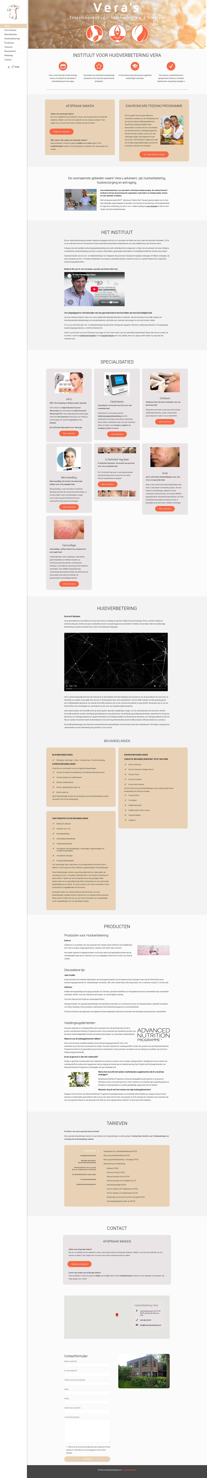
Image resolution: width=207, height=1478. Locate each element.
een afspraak (152, 206)
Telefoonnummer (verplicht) (74, 1380)
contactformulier (57, 146)
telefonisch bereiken (88, 336)
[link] (117, 450)
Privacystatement (129, 1470)
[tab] (84, 1150)
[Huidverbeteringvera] (13, 12)
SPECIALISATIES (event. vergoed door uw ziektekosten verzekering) (84, 1168)
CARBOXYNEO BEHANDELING (86, 1184)
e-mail (88, 143)
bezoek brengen (107, 336)
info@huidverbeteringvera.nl (150, 1325)
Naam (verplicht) (70, 1361)
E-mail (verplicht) (70, 1371)
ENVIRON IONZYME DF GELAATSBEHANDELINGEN (87, 1161)
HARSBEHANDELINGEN (88, 1155)
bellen (80, 143)
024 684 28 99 (145, 1320)
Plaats (66, 1399)
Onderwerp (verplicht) (72, 1408)
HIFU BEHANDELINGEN (88, 1179)
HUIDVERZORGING (89, 1151)
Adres (66, 1389)
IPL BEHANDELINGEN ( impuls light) (84, 1174)
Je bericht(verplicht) (71, 1417)
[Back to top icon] (196, 1473)
